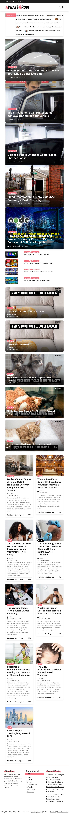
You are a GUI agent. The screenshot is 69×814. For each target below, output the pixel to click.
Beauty (29, 782)
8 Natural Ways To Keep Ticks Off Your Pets (25, 311)
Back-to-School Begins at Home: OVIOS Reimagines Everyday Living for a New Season (19, 484)
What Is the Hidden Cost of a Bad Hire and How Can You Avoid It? (49, 611)
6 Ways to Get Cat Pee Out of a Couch (22, 344)
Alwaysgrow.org (36, 812)
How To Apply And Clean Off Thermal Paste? (38, 263)
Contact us (30, 792)
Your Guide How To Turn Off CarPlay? (36, 254)
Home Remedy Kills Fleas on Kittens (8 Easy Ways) (28, 444)
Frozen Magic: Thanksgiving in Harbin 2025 (19, 733)
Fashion (40, 540)
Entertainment (32, 785)
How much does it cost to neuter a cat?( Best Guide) (28, 378)
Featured (27, 252)
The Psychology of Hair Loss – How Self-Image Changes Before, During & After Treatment (49, 549)
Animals (10, 308)
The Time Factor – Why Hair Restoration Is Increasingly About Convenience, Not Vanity (19, 549)
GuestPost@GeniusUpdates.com (59, 812)
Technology (12, 67)
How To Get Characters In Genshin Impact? (32, 15)
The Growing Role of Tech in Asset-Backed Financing (18, 611)
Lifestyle (10, 476)
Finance (10, 664)
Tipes (40, 476)
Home (29, 777)
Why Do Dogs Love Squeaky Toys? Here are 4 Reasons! (30, 411)
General (10, 605)
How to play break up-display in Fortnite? (37, 280)
